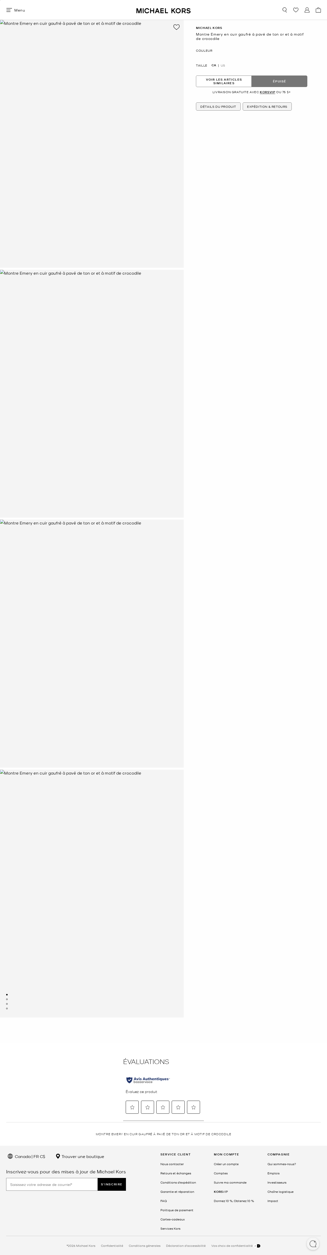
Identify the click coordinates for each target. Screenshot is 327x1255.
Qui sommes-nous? (281, 1164)
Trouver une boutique (82, 1156)
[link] (221, 1191)
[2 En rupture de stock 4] (7, 999)
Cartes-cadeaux (172, 1219)
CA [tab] (214, 65)
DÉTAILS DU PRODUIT (218, 106)
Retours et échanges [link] (175, 1173)
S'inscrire (112, 1184)
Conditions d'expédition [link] (178, 1182)
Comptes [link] (221, 1173)
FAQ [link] (163, 1201)
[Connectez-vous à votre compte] (307, 10)
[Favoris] (295, 10)
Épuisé (279, 81)
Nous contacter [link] (172, 1164)
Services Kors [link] (170, 1228)
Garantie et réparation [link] (177, 1191)
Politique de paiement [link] (176, 1210)
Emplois (273, 1173)
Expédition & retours (267, 106)
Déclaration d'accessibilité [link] (186, 1245)
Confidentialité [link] (112, 1245)
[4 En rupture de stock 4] (7, 1008)
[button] (313, 1244)
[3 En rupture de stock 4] (7, 1004)
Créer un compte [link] (226, 1164)
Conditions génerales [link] (144, 1245)
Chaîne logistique (280, 1191)
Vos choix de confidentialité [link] (232, 1245)
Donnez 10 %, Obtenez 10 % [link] (234, 1201)
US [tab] (223, 65)
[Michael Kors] (163, 10)
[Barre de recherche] (284, 10)
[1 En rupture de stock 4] (7, 994)
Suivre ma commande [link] (230, 1182)
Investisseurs (276, 1182)
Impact (272, 1201)
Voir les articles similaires (224, 81)
